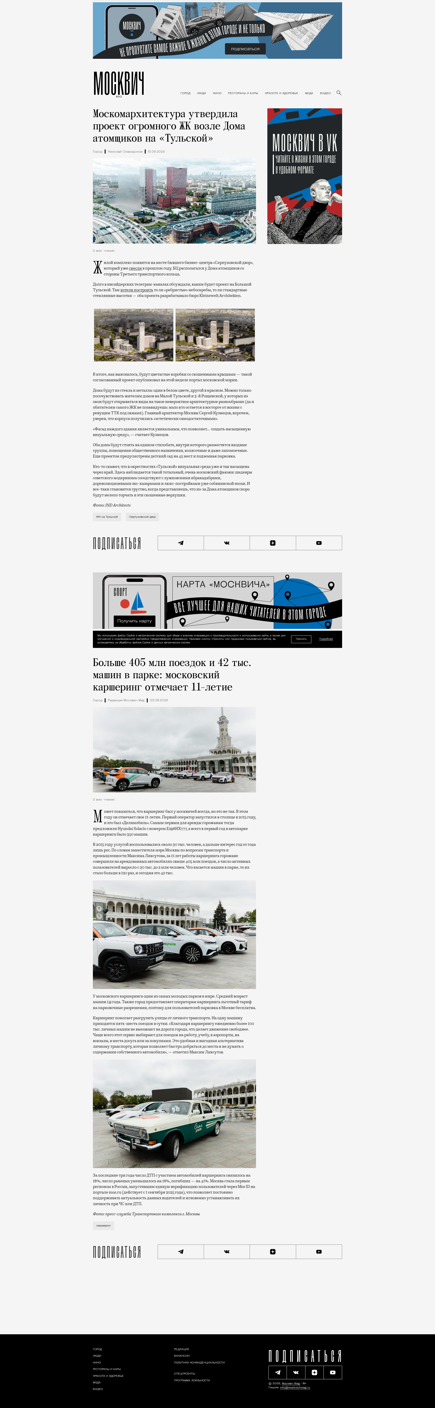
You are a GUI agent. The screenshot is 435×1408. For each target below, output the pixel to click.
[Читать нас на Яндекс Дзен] (273, 543)
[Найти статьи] (339, 93)
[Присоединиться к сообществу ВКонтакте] (227, 543)
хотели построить (136, 289)
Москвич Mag (291, 1383)
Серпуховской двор (142, 517)
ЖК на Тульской (107, 517)
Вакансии (182, 1356)
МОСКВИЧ (119, 83)
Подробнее (326, 639)
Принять (301, 639)
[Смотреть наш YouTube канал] (319, 543)
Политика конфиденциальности (199, 1362)
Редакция (181, 1349)
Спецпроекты (184, 1373)
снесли (135, 268)
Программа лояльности (192, 1380)
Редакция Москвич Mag (126, 700)
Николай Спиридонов (125, 152)
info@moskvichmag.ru (295, 1387)
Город (97, 152)
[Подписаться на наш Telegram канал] (181, 543)
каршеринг (103, 1225)
